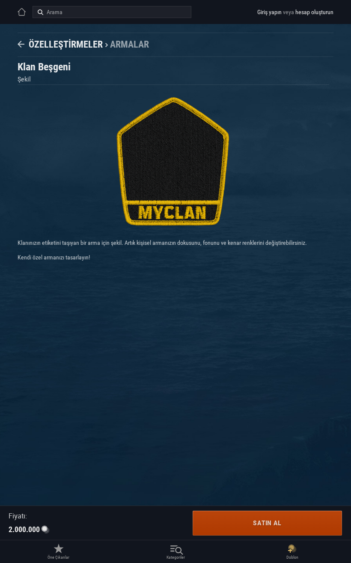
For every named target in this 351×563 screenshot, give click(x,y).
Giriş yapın (269, 12)
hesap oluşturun (314, 12)
